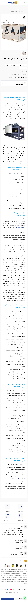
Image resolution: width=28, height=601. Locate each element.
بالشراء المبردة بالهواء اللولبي (13, 479)
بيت (26, 10)
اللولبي (16, 227)
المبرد (21, 227)
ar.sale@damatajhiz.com (17, 554)
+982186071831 (19, 548)
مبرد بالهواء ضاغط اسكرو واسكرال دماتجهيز (16, 10)
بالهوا (19, 227)
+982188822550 (19, 542)
